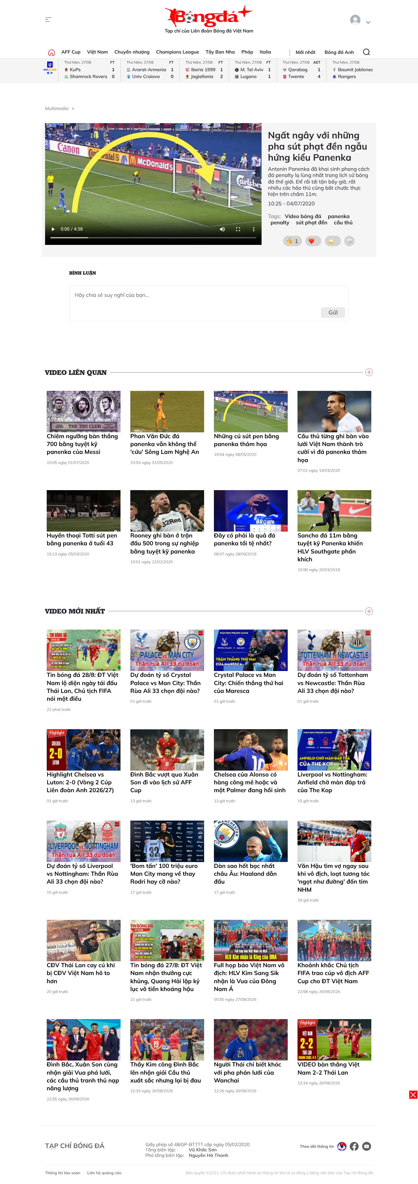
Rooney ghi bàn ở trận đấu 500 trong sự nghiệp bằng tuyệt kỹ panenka (164, 543)
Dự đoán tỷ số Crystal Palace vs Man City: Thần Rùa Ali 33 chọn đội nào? (165, 683)
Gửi (333, 312)
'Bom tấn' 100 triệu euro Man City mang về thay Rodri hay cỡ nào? (164, 874)
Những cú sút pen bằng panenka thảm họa (246, 440)
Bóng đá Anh (339, 52)
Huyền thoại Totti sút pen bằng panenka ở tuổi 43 (82, 539)
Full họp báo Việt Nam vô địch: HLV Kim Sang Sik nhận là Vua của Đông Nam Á (249, 977)
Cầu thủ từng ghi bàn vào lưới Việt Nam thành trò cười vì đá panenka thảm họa (333, 448)
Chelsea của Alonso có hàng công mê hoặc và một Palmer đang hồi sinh (250, 782)
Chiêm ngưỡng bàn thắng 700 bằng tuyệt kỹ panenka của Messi (82, 444)
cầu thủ (343, 222)
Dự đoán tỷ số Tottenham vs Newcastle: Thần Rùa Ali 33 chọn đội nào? (332, 683)
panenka (339, 216)
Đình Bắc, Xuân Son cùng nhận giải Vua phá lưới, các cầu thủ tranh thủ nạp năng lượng (83, 1076)
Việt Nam (97, 52)
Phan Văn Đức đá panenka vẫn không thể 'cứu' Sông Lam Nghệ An (164, 444)
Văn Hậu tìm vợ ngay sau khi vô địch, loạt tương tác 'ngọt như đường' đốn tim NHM (333, 877)
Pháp (247, 52)
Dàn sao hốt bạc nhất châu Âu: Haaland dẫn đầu (245, 874)
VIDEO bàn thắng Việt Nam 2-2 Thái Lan (328, 1068)
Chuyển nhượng (132, 52)
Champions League (177, 52)
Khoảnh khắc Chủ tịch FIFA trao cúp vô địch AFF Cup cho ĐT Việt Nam (333, 973)
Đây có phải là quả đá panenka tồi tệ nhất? (244, 539)
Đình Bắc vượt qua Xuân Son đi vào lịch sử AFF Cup (164, 782)
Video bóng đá (303, 216)
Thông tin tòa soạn (62, 1172)
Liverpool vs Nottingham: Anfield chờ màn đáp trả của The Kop (332, 782)
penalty (280, 222)
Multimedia (57, 108)
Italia (265, 52)
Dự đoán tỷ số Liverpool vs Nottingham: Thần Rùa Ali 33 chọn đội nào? (82, 874)
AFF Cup (70, 52)
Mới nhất (305, 52)
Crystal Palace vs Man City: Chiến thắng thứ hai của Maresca (248, 683)
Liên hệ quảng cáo (104, 1172)
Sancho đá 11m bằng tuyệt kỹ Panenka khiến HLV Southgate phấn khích (330, 547)
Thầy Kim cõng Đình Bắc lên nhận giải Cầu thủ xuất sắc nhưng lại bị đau (165, 1072)
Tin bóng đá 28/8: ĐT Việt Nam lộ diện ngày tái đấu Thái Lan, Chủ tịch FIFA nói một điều (82, 686)
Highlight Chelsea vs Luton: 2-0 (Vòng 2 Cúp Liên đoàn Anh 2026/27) (80, 782)
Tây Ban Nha (220, 52)
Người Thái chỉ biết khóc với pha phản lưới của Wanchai (247, 1072)
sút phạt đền (311, 222)
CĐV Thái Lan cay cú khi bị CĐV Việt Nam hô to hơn (81, 973)
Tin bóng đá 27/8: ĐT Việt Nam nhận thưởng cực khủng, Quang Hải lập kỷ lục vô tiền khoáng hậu (166, 977)
